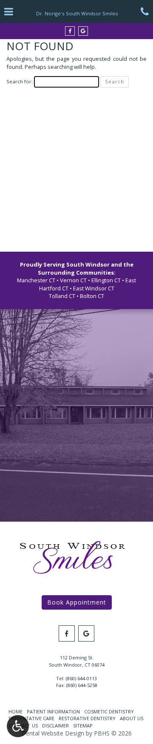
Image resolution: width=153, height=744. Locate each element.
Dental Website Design (52, 733)
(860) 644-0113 (81, 678)
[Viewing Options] (17, 726)
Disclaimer (55, 725)
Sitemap (83, 725)
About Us (131, 718)
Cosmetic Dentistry (109, 711)
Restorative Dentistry (87, 718)
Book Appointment (76, 602)
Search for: (19, 81)
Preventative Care (31, 718)
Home (15, 711)
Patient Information (53, 711)
